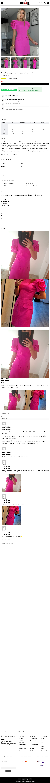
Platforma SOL (44, 750)
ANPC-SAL (43, 748)
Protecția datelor (22, 744)
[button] (2, 3)
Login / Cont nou (35, 90)
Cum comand (22, 742)
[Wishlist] (45, 3)
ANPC (42, 746)
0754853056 (10, 736)
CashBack (32, 750)
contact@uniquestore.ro (6, 741)
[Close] (2, 328)
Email (2, 765)
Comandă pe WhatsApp (9, 89)
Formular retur (44, 736)
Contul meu (32, 736)
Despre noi (21, 736)
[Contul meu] (42, 3)
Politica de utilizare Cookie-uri (22, 748)
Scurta (22, 166)
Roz (22, 163)
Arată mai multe (6, 539)
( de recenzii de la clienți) (11, 78)
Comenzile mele (33, 738)
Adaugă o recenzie (7, 205)
